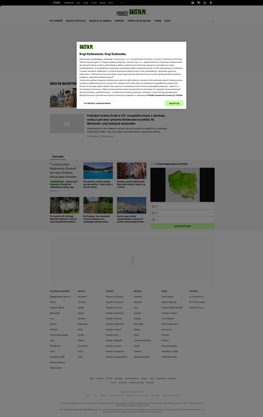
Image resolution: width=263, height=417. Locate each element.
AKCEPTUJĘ (174, 103)
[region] (131, 75)
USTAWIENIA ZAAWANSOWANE (97, 103)
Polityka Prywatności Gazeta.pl (160, 95)
